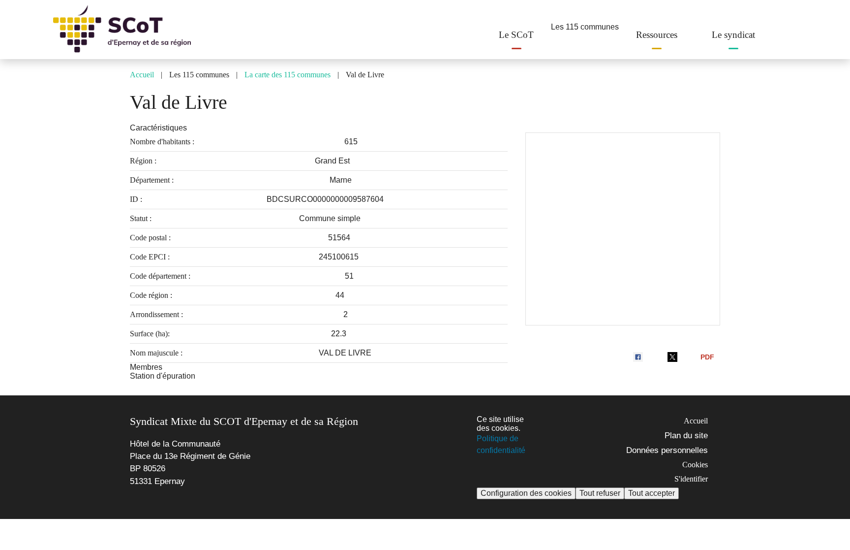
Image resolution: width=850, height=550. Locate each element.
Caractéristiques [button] (158, 128)
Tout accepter (651, 493)
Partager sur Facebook (639, 357)
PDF (707, 357)
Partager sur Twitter (673, 357)
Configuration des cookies (526, 493)
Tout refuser (599, 493)
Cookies (695, 464)
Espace (785, 33)
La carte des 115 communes (287, 74)
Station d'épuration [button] (162, 376)
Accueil (142, 74)
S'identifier (691, 479)
